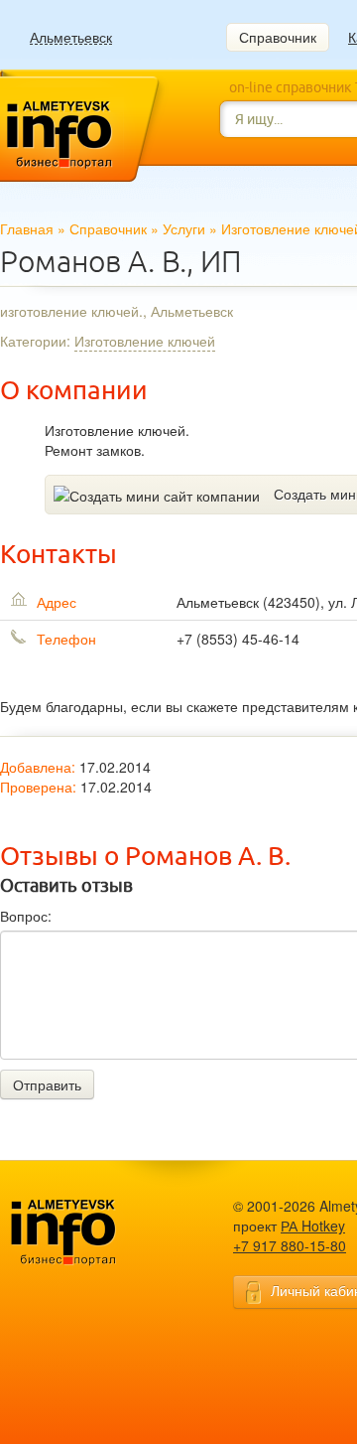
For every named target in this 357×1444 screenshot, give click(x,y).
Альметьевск (71, 37)
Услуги (184, 228)
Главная (27, 228)
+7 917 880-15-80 (289, 1245)
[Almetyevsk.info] (94, 1233)
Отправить (47, 1084)
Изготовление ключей (144, 341)
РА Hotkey (313, 1225)
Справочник (277, 37)
